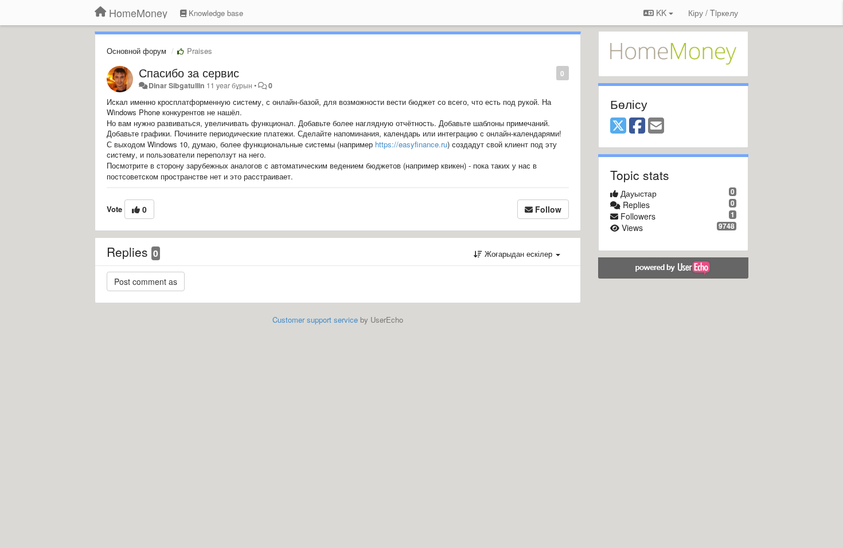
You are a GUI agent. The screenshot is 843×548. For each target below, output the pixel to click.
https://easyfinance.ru (411, 144)
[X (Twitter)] (618, 126)
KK (661, 12)
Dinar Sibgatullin (177, 85)
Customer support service (315, 319)
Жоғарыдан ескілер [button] (518, 253)
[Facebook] (637, 126)
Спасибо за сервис (189, 72)
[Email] (656, 126)
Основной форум (136, 50)
